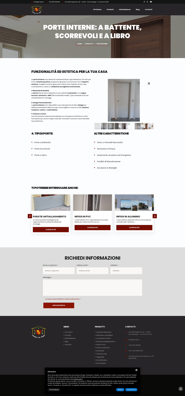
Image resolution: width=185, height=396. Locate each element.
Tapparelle (100, 357)
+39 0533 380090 (54, 2)
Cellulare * (114, 265)
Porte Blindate (101, 360)
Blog (138, 9)
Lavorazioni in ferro (103, 338)
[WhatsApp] (180, 388)
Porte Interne (101, 363)
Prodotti (110, 9)
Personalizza (54, 390)
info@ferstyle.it (39, 2)
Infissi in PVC (83, 216)
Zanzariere (100, 351)
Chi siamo (97, 9)
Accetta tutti (131, 390)
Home (80, 44)
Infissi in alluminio (128, 216)
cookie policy (78, 379)
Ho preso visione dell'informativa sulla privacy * (63, 299)
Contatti (148, 9)
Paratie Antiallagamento (49, 216)
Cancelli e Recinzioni (103, 332)
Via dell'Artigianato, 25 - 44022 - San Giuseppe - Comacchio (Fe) (86, 2)
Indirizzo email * (82, 265)
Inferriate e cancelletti (104, 335)
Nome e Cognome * (50, 265)
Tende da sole (101, 354)
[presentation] (30, 216)
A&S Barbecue (125, 9)
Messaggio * (47, 277)
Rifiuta (120, 390)
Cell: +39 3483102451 (135, 351)
